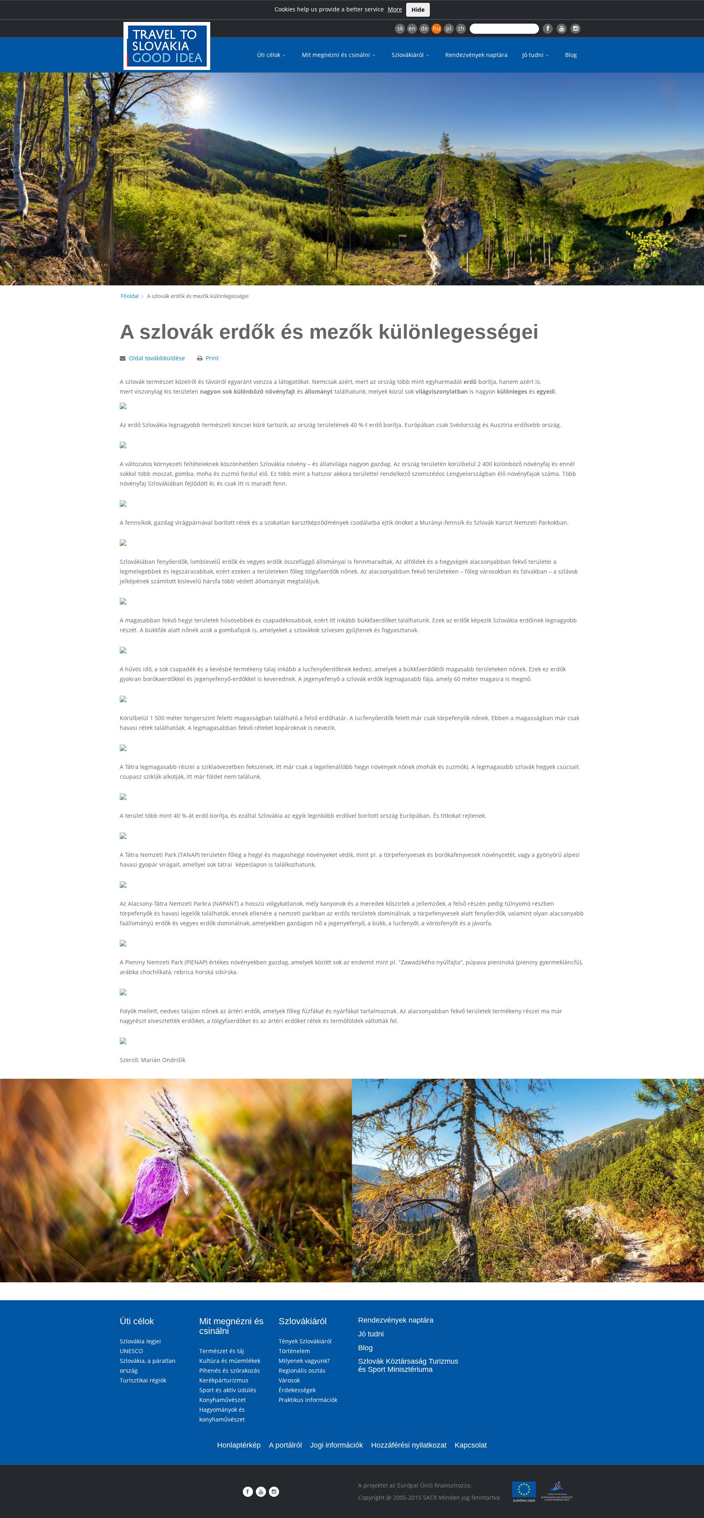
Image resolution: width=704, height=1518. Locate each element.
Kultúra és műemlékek (229, 1361)
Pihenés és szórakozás (229, 1370)
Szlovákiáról (408, 55)
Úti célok (269, 55)
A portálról (285, 1445)
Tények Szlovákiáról (305, 1341)
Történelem (294, 1351)
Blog (571, 55)
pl (448, 28)
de (424, 28)
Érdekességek (297, 1390)
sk (400, 28)
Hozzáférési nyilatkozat (409, 1445)
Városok (289, 1380)
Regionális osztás (302, 1370)
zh (461, 28)
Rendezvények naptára (476, 55)
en (412, 28)
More (395, 9)
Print (212, 358)
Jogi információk (336, 1445)
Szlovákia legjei (140, 1341)
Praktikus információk (308, 1400)
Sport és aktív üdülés (227, 1390)
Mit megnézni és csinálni (337, 55)
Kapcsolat (471, 1445)
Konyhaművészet (222, 1400)
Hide (418, 9)
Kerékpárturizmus (224, 1380)
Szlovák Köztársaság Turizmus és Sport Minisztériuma (408, 1365)
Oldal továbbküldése (157, 358)
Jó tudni (533, 55)
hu (436, 28)
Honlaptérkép (239, 1445)
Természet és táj (221, 1351)
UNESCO (131, 1351)
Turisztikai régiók (143, 1380)
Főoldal (130, 296)
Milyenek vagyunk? (304, 1361)
